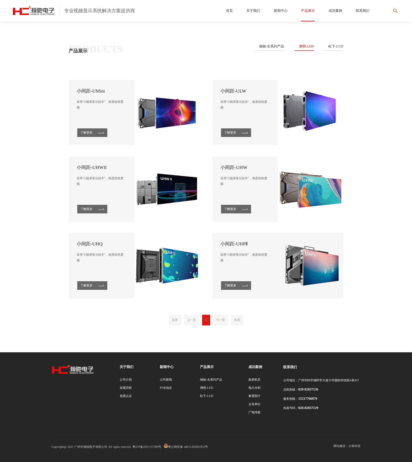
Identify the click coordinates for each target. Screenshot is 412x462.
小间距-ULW (233, 91)
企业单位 (254, 404)
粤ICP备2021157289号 (146, 446)
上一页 (191, 320)
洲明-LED (306, 46)
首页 (229, 10)
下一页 (220, 320)
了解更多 (86, 132)
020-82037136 (308, 389)
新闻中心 (281, 10)
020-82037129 (308, 408)
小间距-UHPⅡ (234, 243)
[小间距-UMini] (167, 112)
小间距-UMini (91, 91)
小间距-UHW (233, 167)
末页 (237, 320)
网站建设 (339, 446)
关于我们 (253, 10)
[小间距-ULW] (310, 112)
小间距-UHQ (90, 243)
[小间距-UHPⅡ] (310, 265)
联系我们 (363, 10)
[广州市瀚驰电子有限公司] (36, 11)
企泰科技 (354, 446)
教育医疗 (254, 396)
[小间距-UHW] (310, 189)
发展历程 (126, 387)
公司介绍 (126, 379)
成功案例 (335, 10)
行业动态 (166, 387)
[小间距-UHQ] (167, 265)
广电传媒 (254, 412)
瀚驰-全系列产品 (271, 46)
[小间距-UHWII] (167, 189)
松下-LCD (335, 46)
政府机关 (254, 379)
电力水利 (254, 387)
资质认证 (126, 396)
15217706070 (307, 398)
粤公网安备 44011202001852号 (188, 446)
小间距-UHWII (92, 167)
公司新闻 (166, 379)
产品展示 (308, 10)
